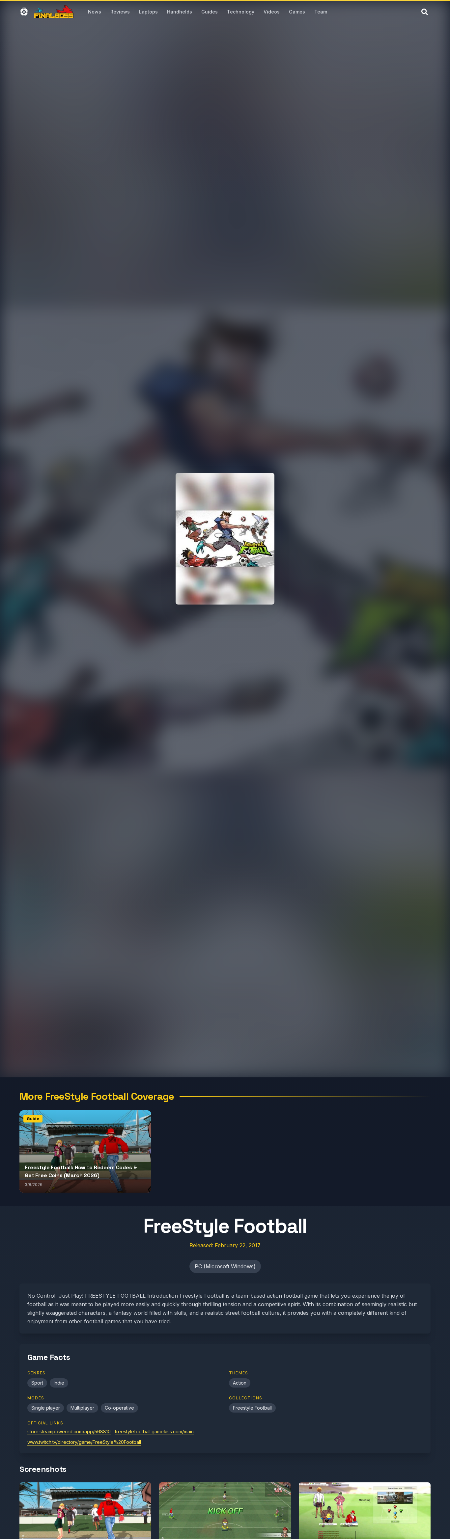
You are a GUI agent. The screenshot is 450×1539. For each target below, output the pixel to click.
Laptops (148, 11)
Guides (209, 11)
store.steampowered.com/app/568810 (69, 1431)
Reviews (120, 11)
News (94, 11)
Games (297, 11)
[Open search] (425, 12)
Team (320, 11)
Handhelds (179, 11)
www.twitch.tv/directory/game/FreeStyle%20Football (84, 1442)
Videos (272, 11)
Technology (240, 11)
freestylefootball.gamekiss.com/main (154, 1431)
